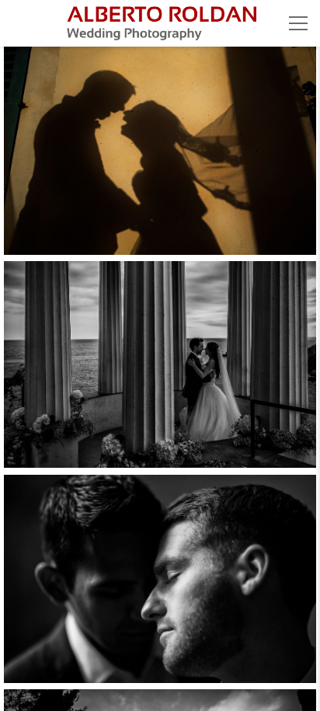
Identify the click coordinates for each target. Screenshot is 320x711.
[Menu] (298, 23)
